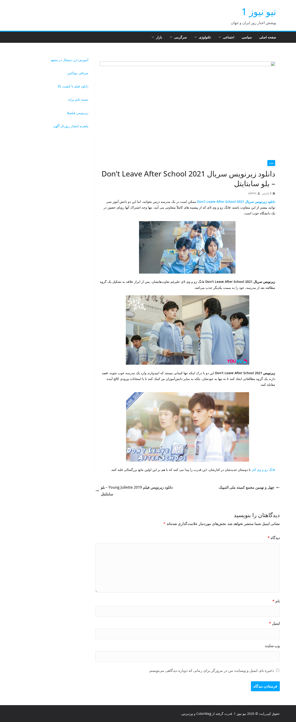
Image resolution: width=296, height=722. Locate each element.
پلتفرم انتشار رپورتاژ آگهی (70, 126)
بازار (159, 37)
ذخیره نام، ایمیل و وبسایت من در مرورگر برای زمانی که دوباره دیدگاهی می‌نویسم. (211, 670)
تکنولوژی (205, 37)
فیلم (271, 163)
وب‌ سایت (272, 645)
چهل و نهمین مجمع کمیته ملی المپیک (246, 487)
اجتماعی (228, 37)
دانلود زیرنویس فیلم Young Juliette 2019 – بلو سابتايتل (137, 491)
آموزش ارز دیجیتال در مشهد (69, 60)
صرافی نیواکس (77, 73)
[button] (220, 37)
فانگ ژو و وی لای (263, 469)
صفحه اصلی (267, 37)
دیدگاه (274, 537)
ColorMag (203, 713)
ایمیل (274, 623)
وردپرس (187, 713)
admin (252, 193)
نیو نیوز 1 (258, 11)
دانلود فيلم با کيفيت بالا (73, 86)
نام (276, 601)
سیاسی (247, 37)
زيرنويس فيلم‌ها (77, 113)
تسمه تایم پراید (78, 99)
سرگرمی (180, 37)
